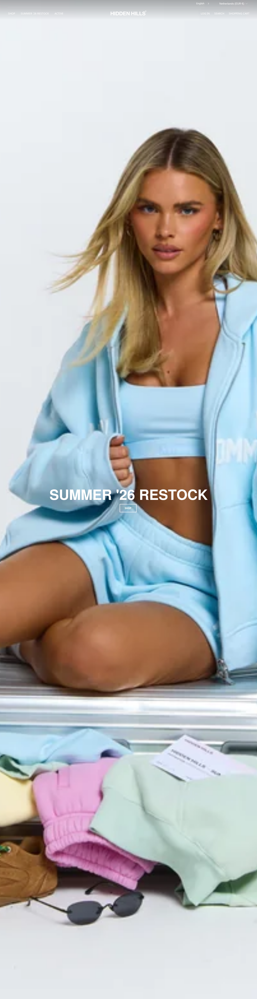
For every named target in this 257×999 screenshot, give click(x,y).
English (200, 3)
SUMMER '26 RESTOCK (35, 13)
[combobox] (203, 3)
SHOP (11, 13)
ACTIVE (59, 13)
